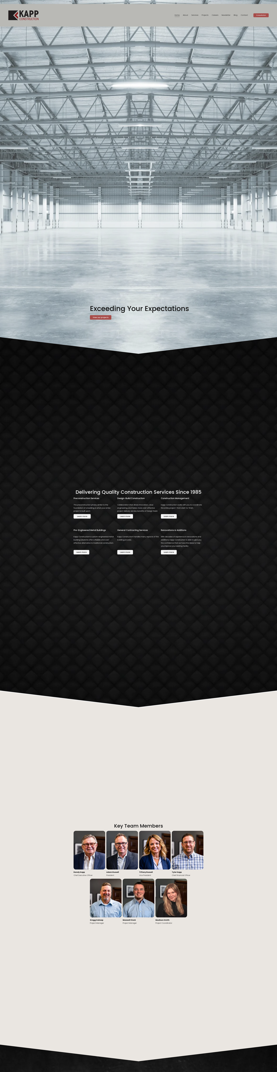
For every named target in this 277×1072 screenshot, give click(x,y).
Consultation (261, 15)
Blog (235, 15)
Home (177, 15)
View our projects (101, 317)
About (185, 15)
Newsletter (226, 15)
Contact (244, 15)
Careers (215, 15)
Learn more (82, 516)
